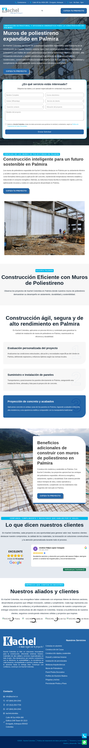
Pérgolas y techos (52, 680)
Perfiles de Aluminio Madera (56, 676)
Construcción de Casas (55, 649)
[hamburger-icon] (42, 10)
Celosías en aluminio (54, 646)
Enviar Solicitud (44, 132)
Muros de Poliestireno (54, 668)
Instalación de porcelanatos (56, 661)
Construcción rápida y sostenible (58, 653)
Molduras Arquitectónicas (55, 665)
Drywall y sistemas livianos (56, 657)
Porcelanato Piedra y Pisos (56, 683)
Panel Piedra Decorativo (55, 672)
